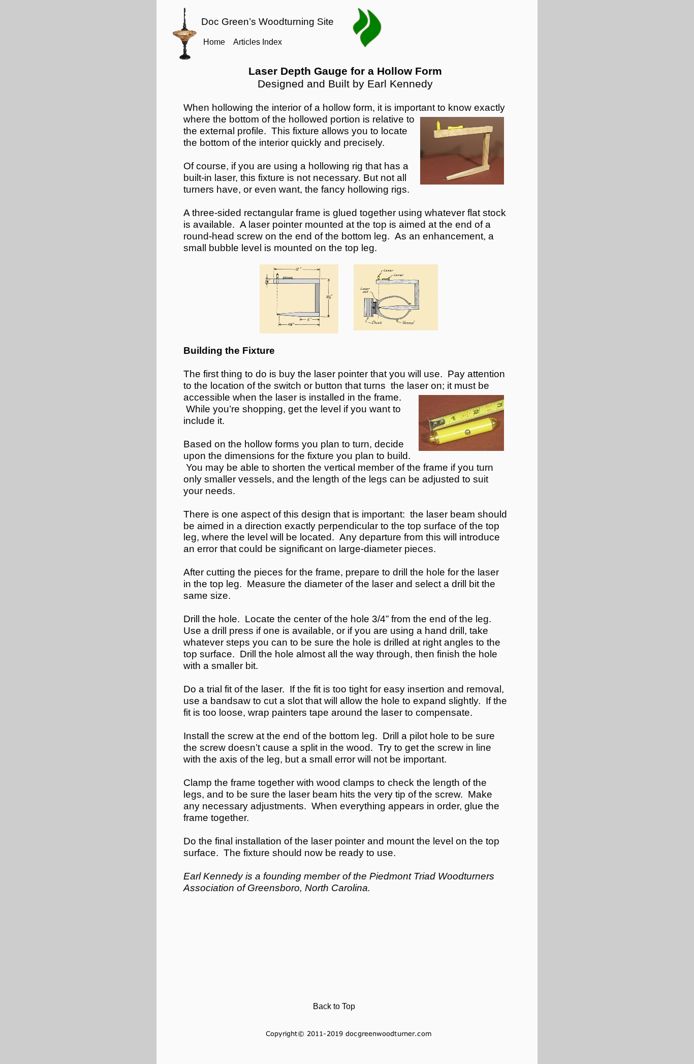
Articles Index (257, 42)
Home (214, 42)
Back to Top (334, 1006)
